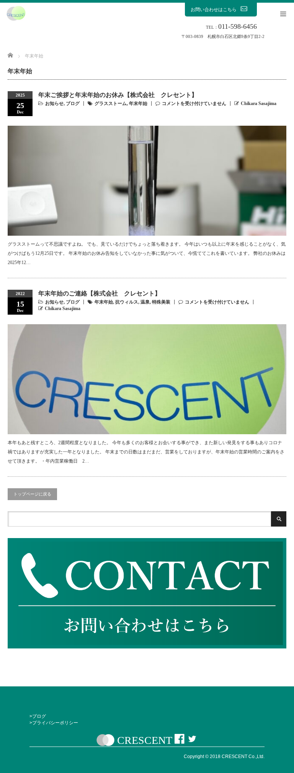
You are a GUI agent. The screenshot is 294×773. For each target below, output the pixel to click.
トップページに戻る (32, 494)
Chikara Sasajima (258, 103)
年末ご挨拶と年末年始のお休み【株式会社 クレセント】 (118, 95)
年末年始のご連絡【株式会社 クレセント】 (99, 293)
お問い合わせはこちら (214, 9)
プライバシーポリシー (55, 722)
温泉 (145, 302)
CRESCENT (144, 740)
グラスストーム (111, 103)
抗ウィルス (126, 302)
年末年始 (138, 103)
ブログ (73, 103)
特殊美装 (161, 302)
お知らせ (54, 103)
